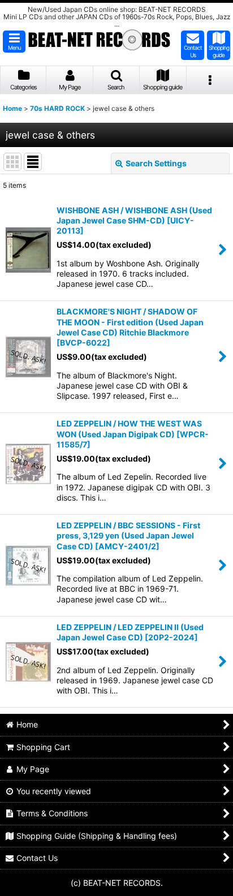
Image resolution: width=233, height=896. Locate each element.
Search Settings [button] (156, 163)
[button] (14, 42)
